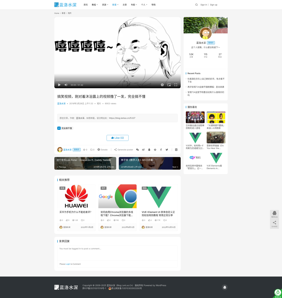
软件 (103, 188)
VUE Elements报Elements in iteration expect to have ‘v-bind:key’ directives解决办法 (215, 167)
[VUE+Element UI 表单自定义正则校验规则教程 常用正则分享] (159, 196)
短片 (99, 103)
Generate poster (125, 149)
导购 (153, 4)
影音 (114, 4)
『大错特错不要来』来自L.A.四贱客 (216, 126)
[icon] (225, 287)
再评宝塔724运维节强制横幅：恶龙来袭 (206, 87)
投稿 (223, 4)
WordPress (161, 285)
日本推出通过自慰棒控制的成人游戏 (195, 126)
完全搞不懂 (67, 128)
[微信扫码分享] (137, 149)
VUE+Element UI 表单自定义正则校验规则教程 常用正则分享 (158, 214)
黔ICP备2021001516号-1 (94, 288)
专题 (133, 4)
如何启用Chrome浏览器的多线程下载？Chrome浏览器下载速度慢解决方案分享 (117, 214)
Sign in (203, 4)
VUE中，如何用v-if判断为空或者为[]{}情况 (194, 147)
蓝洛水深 (61, 103)
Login (68, 264)
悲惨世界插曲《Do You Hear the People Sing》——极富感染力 (215, 147)
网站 (144, 188)
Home (56, 13)
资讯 (86, 4)
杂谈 (62, 188)
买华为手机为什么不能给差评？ (75, 212)
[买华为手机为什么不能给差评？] (76, 196)
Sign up (213, 4)
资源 (104, 4)
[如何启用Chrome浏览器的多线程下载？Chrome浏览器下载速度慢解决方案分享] (117, 196)
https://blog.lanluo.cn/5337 (122, 118)
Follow (198, 64)
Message (214, 64)
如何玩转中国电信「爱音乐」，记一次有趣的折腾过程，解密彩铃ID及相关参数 (195, 167)
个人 (143, 4)
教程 (94, 4)
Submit (170, 264)
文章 (125, 4)
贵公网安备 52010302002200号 (126, 288)
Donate (102, 149)
